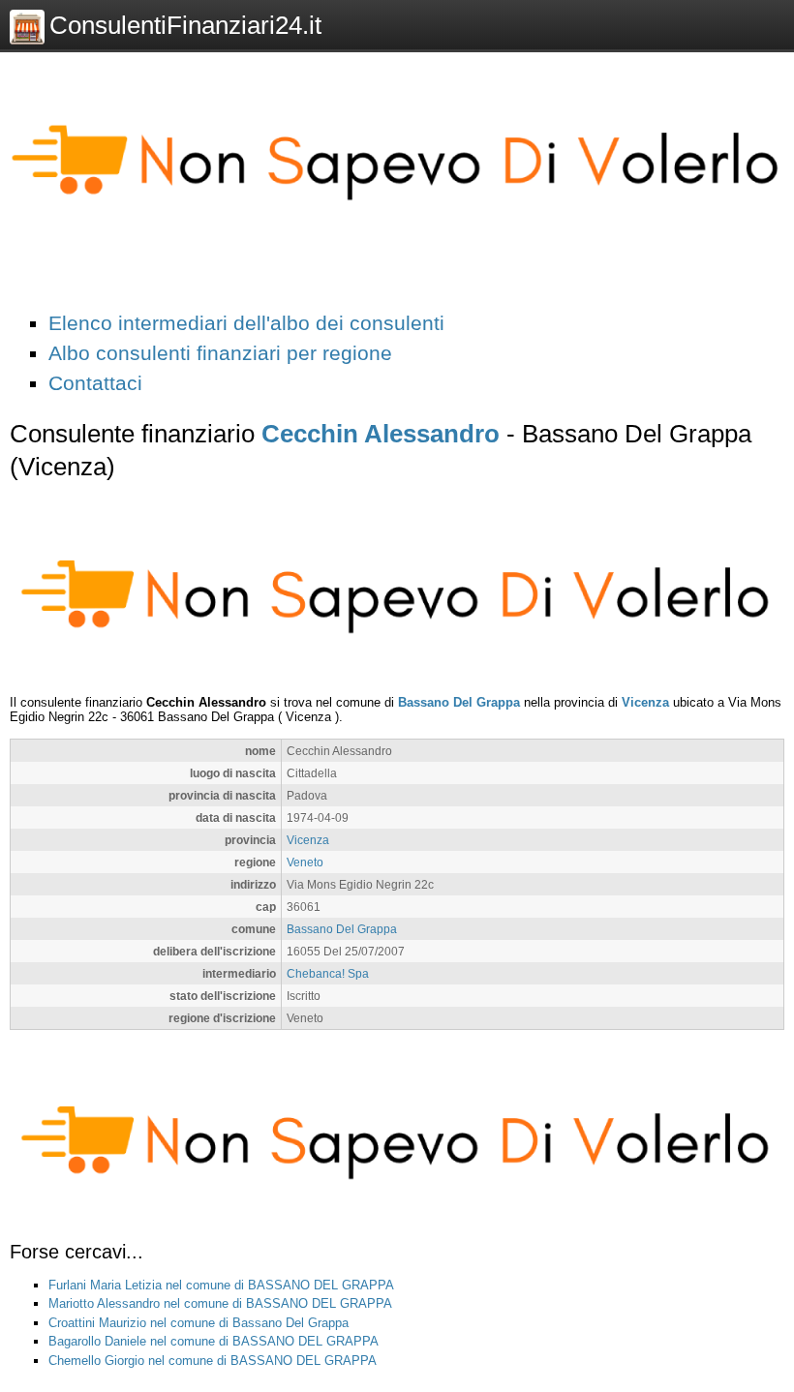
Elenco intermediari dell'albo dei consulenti (246, 323)
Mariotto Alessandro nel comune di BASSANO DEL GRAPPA (220, 1303)
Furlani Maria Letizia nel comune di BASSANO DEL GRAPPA (221, 1285)
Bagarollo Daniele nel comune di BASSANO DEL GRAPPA (213, 1341)
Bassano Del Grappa (459, 702)
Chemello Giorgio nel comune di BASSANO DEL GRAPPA (212, 1360)
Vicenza (645, 702)
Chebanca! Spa (328, 973)
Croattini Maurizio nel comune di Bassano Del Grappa (198, 1323)
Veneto (305, 862)
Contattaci (95, 383)
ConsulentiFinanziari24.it (185, 25)
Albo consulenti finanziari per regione (220, 353)
